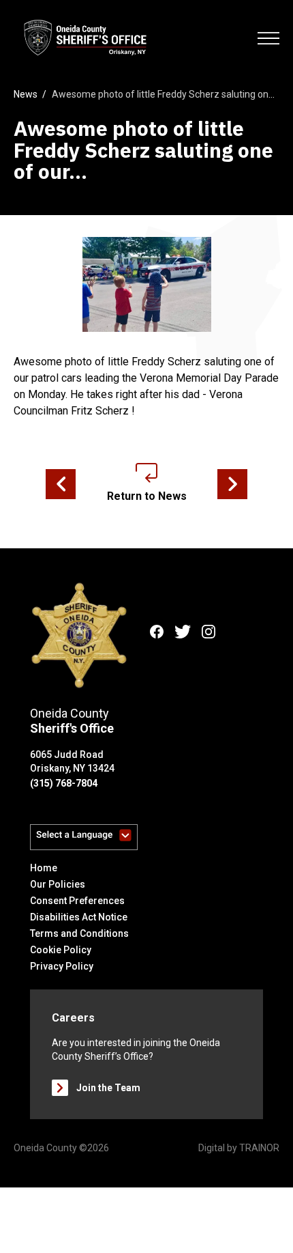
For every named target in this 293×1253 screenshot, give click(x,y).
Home (43, 867)
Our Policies (57, 884)
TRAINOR (259, 1147)
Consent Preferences (77, 900)
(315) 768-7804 (63, 783)
